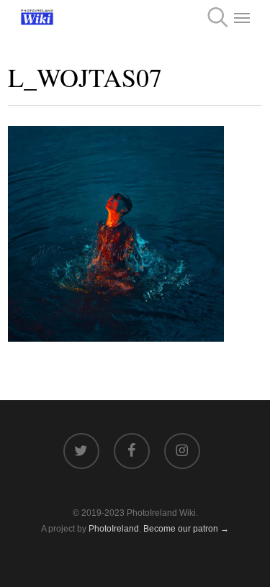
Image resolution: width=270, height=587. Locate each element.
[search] (213, 17)
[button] (242, 17)
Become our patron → (186, 529)
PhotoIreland (114, 529)
